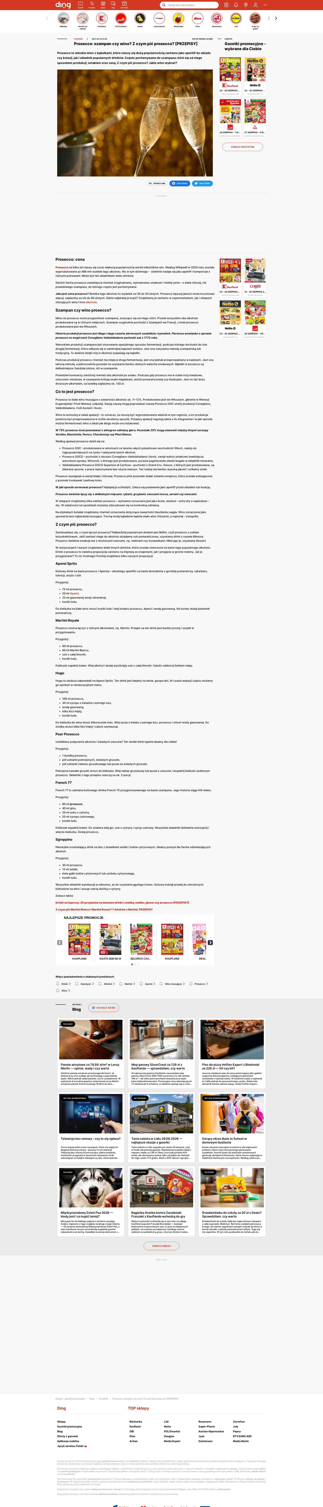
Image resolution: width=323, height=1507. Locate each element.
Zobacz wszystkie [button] (242, 147)
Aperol (74, 593)
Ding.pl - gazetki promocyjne (70, 1398)
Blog (92, 1398)
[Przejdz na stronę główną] (63, 5)
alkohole (91, 302)
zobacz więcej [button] (161, 1246)
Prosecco (200, 983)
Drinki (65, 983)
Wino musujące (173, 983)
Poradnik (103, 1398)
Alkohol (108, 983)
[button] (226, 5)
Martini (128, 983)
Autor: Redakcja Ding (202, 39)
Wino (64, 990)
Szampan (86, 983)
